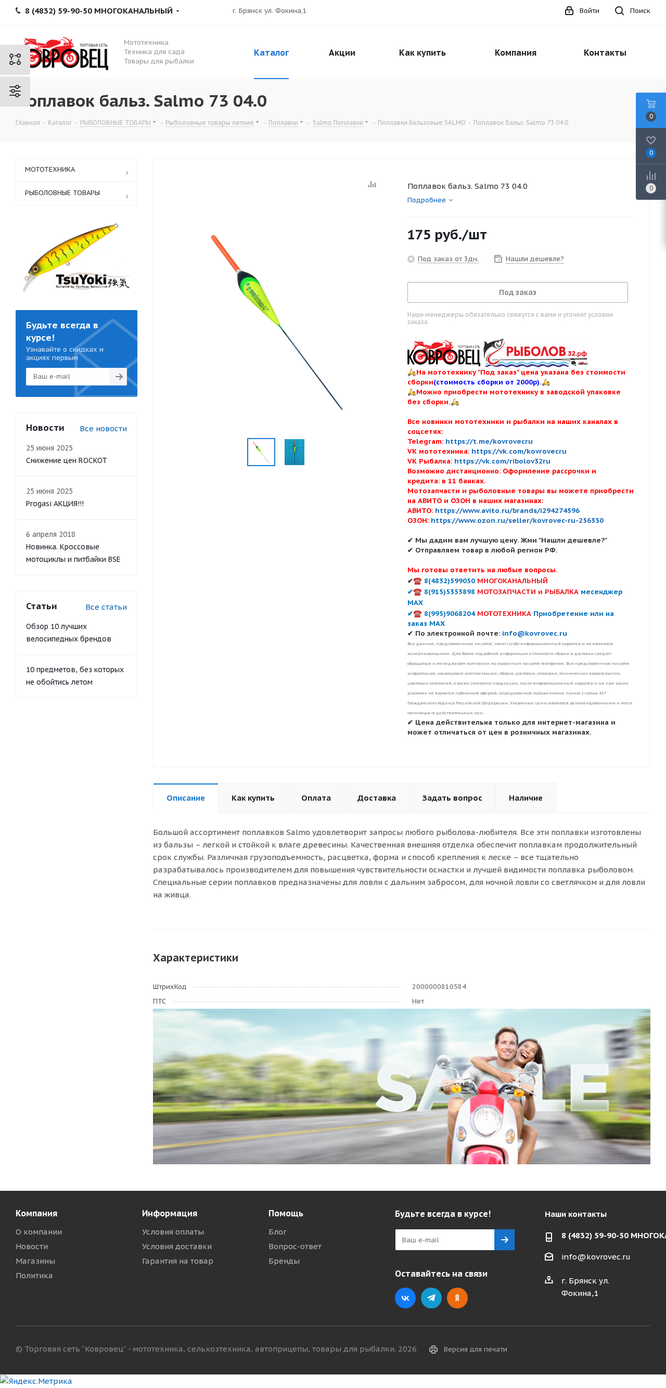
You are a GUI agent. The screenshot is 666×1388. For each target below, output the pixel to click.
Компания (36, 1213)
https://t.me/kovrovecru (489, 441)
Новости (32, 1246)
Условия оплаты (173, 1232)
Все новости (103, 428)
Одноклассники (457, 1298)
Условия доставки (177, 1246)
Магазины (35, 1261)
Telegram (431, 1298)
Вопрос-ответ (295, 1246)
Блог (277, 1232)
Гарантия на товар (177, 1261)
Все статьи (106, 607)
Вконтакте (405, 1298)
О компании (39, 1232)
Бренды (284, 1261)
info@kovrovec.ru (596, 1257)
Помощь (285, 1213)
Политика (34, 1275)
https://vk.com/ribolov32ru (502, 461)
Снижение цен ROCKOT (66, 460)
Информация (169, 1213)
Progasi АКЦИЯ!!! (55, 503)
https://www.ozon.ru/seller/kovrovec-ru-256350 (517, 520)
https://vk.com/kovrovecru (519, 451)
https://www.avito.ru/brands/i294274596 (507, 510)
